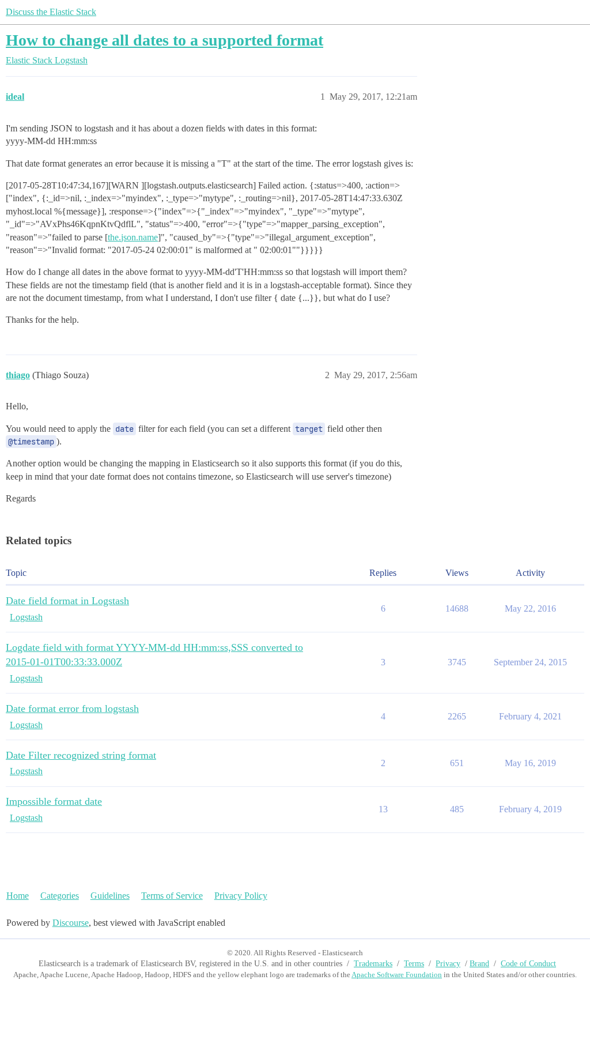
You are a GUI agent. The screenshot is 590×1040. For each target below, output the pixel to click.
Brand (479, 963)
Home (17, 895)
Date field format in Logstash (67, 600)
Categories (59, 895)
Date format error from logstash (72, 708)
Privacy (448, 963)
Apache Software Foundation (396, 974)
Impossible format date (54, 801)
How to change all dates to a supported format (164, 40)
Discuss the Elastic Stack (51, 12)
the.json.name (133, 237)
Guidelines (110, 895)
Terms (414, 963)
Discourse (70, 923)
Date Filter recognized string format (81, 755)
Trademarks (373, 963)
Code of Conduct (528, 963)
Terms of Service (172, 895)
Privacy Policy (240, 895)
